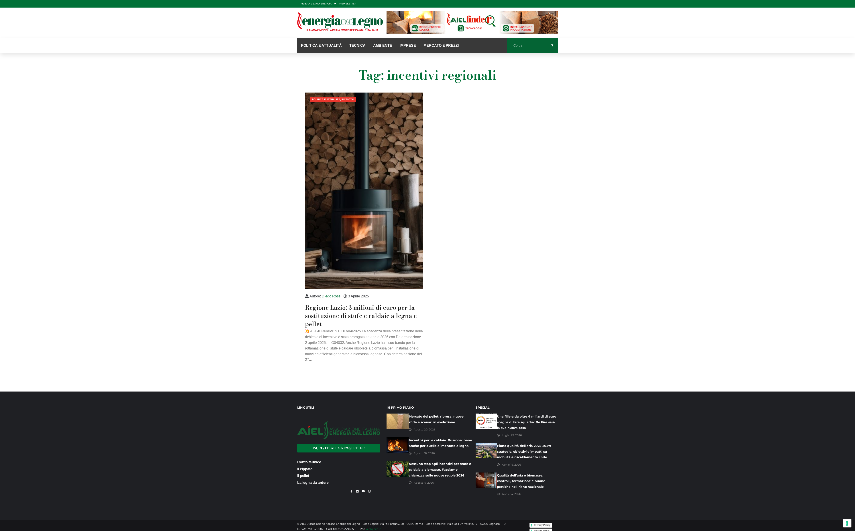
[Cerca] (529, 45)
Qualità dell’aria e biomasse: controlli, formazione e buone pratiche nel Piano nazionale (521, 481)
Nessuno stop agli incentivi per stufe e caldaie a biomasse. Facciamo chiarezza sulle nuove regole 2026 (440, 469)
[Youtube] (363, 491)
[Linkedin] (357, 491)
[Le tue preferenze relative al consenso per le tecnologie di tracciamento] (847, 523)
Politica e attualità (326, 99)
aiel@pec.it (373, 529)
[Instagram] (369, 491)
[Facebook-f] (351, 491)
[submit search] (552, 45)
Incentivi (348, 99)
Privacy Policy (542, 525)
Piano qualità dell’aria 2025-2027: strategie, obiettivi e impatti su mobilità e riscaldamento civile (524, 451)
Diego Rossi (331, 296)
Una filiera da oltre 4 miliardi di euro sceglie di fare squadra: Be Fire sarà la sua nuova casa (526, 422)
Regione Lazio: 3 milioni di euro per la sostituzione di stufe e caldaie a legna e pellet (361, 316)
